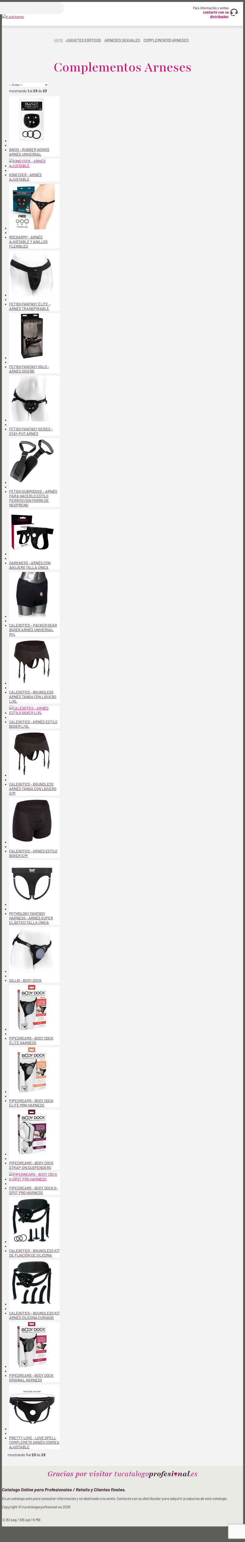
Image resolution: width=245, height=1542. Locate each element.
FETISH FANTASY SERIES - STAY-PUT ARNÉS (31, 431)
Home (58, 40)
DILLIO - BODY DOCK (25, 980)
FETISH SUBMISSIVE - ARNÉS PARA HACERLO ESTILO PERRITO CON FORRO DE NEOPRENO (33, 498)
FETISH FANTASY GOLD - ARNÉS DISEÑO (29, 368)
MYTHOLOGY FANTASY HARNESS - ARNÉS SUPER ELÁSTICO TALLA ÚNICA (31, 918)
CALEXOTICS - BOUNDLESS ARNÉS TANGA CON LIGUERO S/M (32, 788)
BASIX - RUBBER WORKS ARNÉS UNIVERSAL (29, 151)
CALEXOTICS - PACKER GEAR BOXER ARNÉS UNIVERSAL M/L (33, 629)
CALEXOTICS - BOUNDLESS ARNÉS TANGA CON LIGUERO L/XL (32, 696)
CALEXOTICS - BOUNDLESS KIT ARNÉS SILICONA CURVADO (34, 1315)
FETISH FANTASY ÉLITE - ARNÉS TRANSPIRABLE (29, 306)
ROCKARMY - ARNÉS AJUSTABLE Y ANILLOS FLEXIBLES (28, 241)
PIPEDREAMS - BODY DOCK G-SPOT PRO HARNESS (33, 1190)
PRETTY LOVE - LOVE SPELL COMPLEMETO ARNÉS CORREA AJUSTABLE (34, 1442)
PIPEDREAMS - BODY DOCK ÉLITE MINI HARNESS (31, 1102)
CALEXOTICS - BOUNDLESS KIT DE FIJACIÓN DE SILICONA (34, 1252)
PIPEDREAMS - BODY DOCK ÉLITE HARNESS (31, 1040)
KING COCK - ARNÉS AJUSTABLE (25, 176)
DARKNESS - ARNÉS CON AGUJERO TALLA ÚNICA (29, 565)
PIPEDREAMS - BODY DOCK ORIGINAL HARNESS (31, 1377)
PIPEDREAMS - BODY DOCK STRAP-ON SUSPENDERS (31, 1165)
